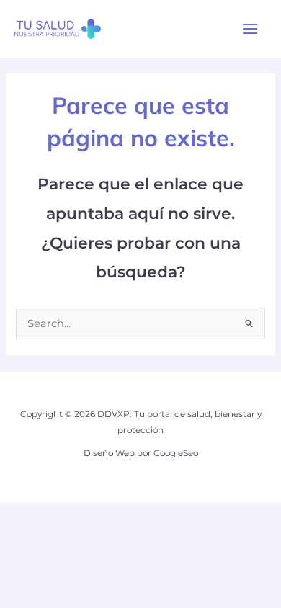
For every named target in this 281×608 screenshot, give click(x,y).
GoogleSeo (175, 453)
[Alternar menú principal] (250, 28)
